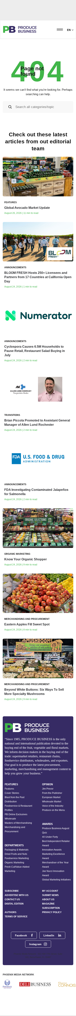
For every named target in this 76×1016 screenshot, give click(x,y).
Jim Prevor (47, 788)
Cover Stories (12, 793)
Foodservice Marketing (17, 858)
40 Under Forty (50, 837)
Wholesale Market (51, 801)
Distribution (11, 801)
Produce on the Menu (53, 810)
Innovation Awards (52, 849)
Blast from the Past (14, 797)
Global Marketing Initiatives (56, 879)
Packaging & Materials (16, 849)
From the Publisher (52, 793)
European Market (51, 797)
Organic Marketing (14, 862)
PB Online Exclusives (16, 814)
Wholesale (10, 818)
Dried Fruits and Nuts (16, 854)
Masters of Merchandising (18, 823)
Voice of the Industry (52, 805)
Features (9, 788)
